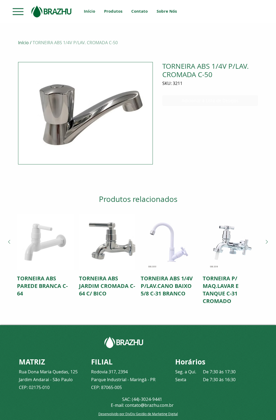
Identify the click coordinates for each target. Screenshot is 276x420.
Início (23, 43)
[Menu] (18, 11)
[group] (138, 259)
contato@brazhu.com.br (149, 405)
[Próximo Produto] (267, 242)
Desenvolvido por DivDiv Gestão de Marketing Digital (138, 414)
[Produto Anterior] (9, 242)
